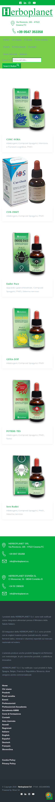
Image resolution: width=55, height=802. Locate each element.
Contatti (32, 47)
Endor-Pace (12, 284)
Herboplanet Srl (25, 787)
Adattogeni (11, 143)
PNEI (29, 147)
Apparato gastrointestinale (19, 287)
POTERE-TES (13, 431)
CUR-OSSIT (12, 212)
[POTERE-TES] (27, 399)
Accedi (5, 724)
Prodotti (28, 39)
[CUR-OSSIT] (27, 182)
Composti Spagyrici (28, 143)
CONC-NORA (13, 139)
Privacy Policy (9, 763)
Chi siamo (17, 39)
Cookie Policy (8, 760)
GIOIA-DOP (12, 359)
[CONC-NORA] (27, 108)
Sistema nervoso (31, 291)
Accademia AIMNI (10, 710)
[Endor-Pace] (27, 252)
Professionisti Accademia (14, 707)
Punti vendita (41, 39)
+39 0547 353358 (30, 32)
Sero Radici (12, 506)
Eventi (6, 47)
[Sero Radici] (27, 475)
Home (6, 39)
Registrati (6, 728)
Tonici (9, 438)
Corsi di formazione (11, 714)
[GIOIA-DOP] (27, 328)
